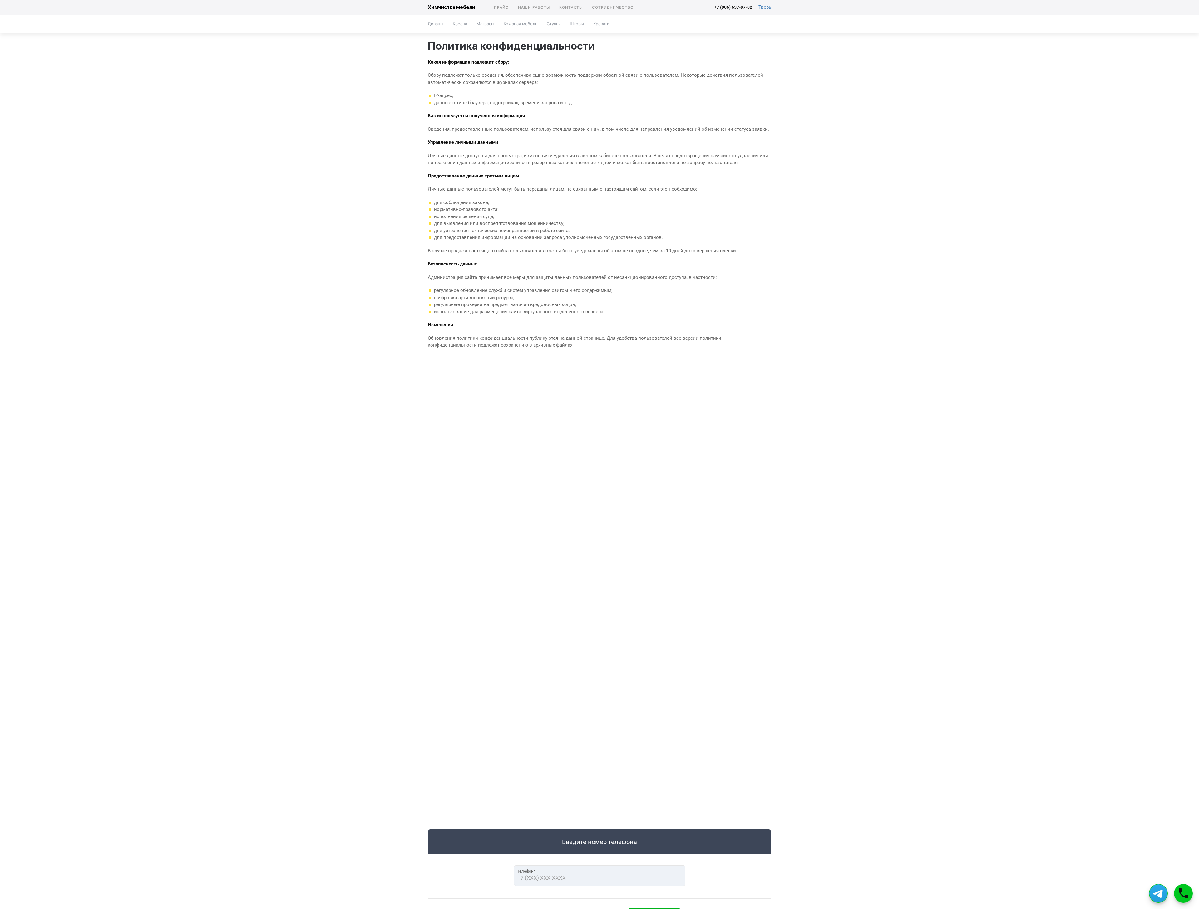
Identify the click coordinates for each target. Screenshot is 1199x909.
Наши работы (534, 7)
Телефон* (526, 871)
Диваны (435, 23)
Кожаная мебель (520, 23)
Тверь (764, 7)
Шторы (577, 23)
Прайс (501, 7)
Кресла (460, 23)
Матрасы (485, 23)
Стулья (553, 23)
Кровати (601, 23)
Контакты (571, 7)
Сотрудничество (613, 7)
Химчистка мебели (451, 7)
